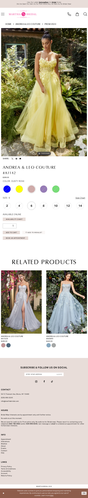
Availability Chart (14, 219)
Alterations (5, 441)
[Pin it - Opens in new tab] (16, 159)
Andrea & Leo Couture (28, 24)
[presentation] (21, 302)
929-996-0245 (31, 424)
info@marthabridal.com (10, 401)
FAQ (2, 453)
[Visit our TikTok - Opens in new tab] (52, 381)
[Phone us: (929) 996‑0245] (69, 14)
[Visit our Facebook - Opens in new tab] (44, 381)
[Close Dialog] (3, 493)
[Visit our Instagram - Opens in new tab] (36, 381)
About (3, 446)
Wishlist (4, 444)
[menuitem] (69, 14)
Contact (4, 451)
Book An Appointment (15, 238)
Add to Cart (11, 232)
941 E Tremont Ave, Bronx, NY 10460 (15, 394)
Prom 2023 (50, 24)
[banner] (23, 14)
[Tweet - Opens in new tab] (12, 159)
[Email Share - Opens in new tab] (20, 158)
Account (4, 473)
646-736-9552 (14, 424)
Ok (84, 493)
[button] (77, 14)
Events (3, 448)
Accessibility (6, 471)
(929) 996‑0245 (7, 398)
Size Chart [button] (80, 198)
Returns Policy (6, 476)
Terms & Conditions (8, 469)
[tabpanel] (44, 92)
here (51, 495)
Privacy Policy (6, 466)
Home (8, 24)
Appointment (6, 439)
